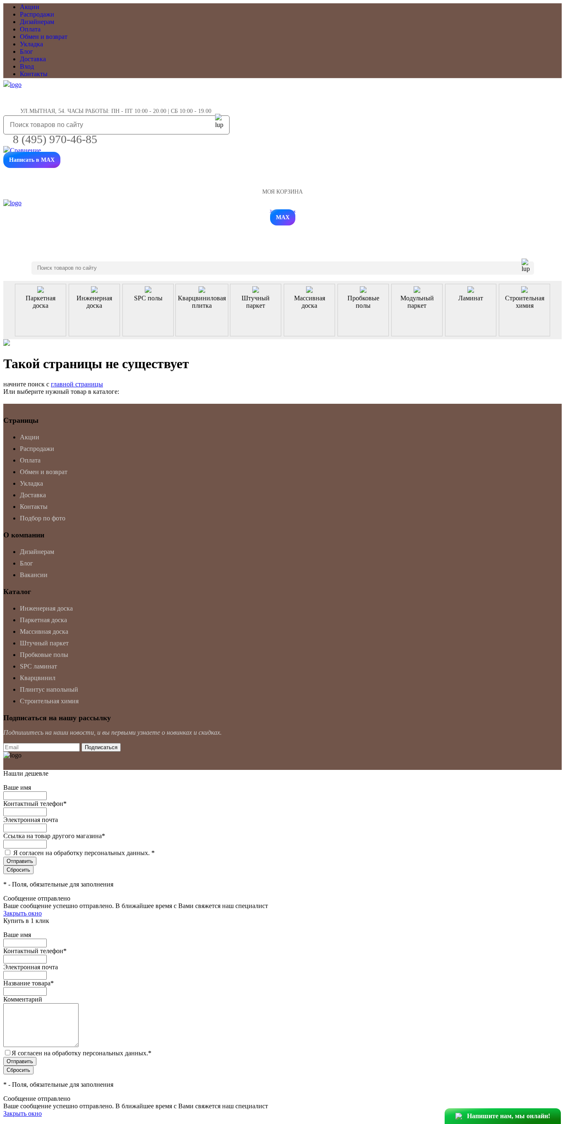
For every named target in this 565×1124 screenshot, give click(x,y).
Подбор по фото (42, 518)
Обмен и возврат (43, 36)
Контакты (34, 73)
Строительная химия (49, 701)
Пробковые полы (44, 654)
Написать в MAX (32, 160)
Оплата (30, 29)
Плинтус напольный (49, 689)
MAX (283, 217)
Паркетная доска (43, 619)
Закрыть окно (22, 913)
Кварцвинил (37, 677)
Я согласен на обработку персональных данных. (84, 852)
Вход (27, 66)
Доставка (33, 58)
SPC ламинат (38, 666)
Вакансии (34, 574)
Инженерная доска (46, 608)
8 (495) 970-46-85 (55, 139)
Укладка (31, 44)
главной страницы (77, 384)
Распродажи (37, 14)
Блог (26, 51)
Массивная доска (44, 631)
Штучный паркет (44, 643)
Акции (29, 6)
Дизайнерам (37, 21)
